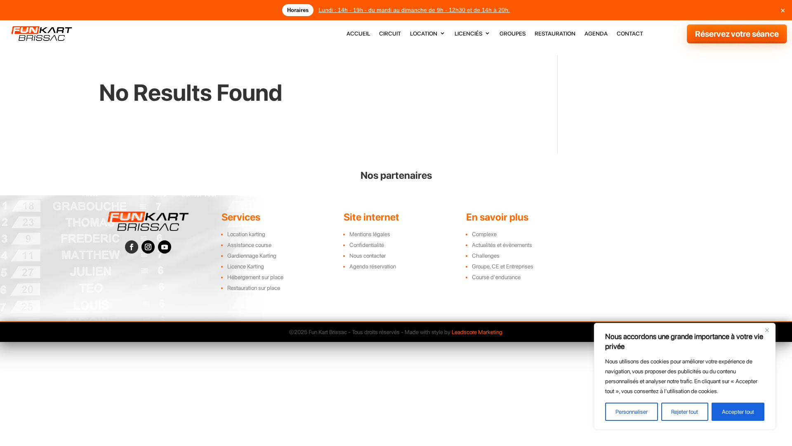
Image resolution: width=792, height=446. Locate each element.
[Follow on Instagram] (148, 247)
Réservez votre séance (737, 34)
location (423, 33)
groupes (513, 33)
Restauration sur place (253, 288)
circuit (390, 33)
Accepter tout (738, 411)
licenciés (468, 33)
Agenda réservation (372, 266)
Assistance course (249, 245)
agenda (596, 33)
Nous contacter (367, 255)
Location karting (246, 234)
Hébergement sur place (255, 277)
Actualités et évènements (502, 245)
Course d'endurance (496, 277)
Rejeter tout (684, 411)
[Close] (767, 330)
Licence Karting (245, 266)
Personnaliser (631, 411)
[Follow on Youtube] (164, 247)
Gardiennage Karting (251, 255)
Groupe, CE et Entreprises (502, 266)
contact (630, 33)
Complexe (484, 234)
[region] (685, 376)
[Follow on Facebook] (131, 247)
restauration (555, 33)
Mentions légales (369, 234)
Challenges (486, 255)
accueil (358, 33)
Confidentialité (366, 245)
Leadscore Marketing (477, 332)
